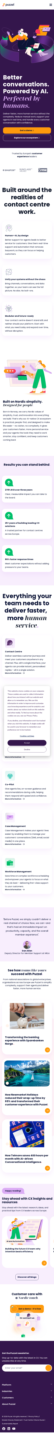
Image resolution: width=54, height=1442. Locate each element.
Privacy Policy (34, 1417)
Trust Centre (28, 1420)
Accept (27, 743)
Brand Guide (39, 1420)
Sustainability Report (10, 1424)
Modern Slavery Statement (12, 1420)
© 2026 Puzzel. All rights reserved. (14, 1417)
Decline (27, 749)
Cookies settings (27, 736)
